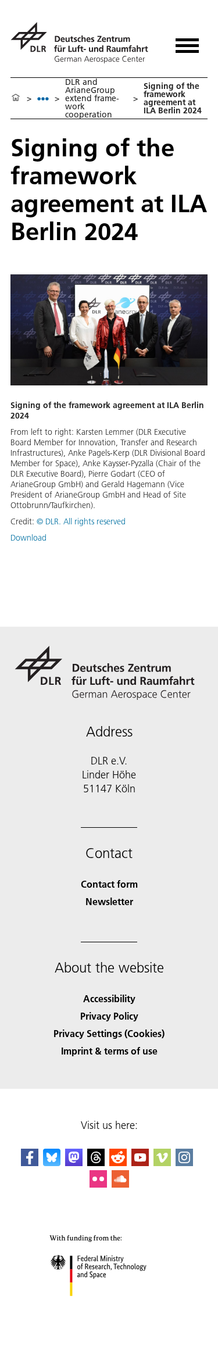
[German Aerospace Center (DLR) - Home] (84, 42)
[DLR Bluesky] (51, 1162)
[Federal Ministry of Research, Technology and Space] (109, 1307)
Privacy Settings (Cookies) (109, 1033)
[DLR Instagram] (184, 1162)
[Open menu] (187, 41)
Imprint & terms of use (109, 1051)
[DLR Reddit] (118, 1162)
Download (28, 537)
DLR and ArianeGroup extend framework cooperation (92, 98)
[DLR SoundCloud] (120, 1184)
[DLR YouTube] (140, 1162)
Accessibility (109, 998)
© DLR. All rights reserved (81, 521)
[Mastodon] (74, 1162)
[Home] (15, 98)
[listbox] (43, 98)
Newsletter (109, 901)
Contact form (109, 884)
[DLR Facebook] (29, 1162)
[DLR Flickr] (98, 1184)
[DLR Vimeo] (162, 1162)
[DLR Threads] (96, 1162)
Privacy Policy (109, 1016)
